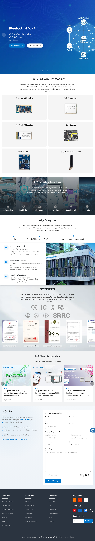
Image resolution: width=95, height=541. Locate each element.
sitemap (72, 537)
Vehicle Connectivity (31, 521)
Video (50, 517)
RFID (3, 521)
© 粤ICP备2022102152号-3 (48, 537)
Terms (61, 537)
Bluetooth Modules (7, 501)
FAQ (50, 505)
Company (72, 423)
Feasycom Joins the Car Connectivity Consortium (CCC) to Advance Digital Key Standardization (47, 393)
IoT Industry (28, 517)
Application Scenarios (75, 435)
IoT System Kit (6, 525)
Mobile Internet (30, 505)
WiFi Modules (6, 505)
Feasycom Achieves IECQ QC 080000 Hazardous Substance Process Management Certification (15, 393)
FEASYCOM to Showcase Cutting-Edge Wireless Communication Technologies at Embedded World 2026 (77, 393)
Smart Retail (29, 513)
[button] (92, 384)
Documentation (53, 513)
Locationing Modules (8, 509)
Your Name (48, 417)
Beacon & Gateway (7, 513)
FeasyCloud (52, 509)
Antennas (4, 517)
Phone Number (73, 417)
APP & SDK (52, 501)
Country (71, 442)
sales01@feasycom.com (9, 440)
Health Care (28, 501)
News (5, 388)
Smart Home (29, 509)
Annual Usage (49, 442)
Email (47, 423)
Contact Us (23, 439)
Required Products (51, 435)
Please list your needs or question (54, 449)
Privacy (67, 537)
